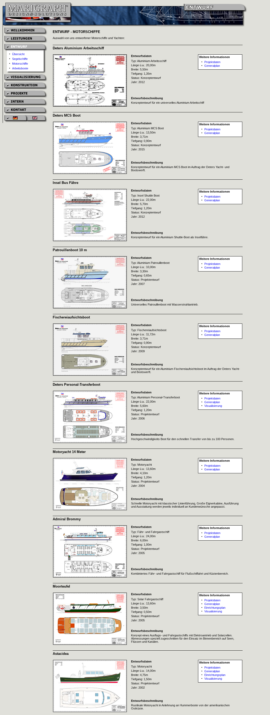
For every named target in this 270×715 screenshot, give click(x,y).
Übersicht (18, 54)
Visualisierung (213, 405)
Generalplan (212, 65)
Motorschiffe (20, 63)
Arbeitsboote (20, 68)
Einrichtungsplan (214, 607)
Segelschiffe (20, 58)
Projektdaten (212, 62)
